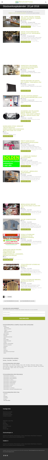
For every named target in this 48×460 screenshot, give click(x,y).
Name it (25, 366)
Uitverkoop (5, 350)
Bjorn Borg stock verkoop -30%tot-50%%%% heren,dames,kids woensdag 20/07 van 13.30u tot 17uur (13, 128)
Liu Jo (10, 364)
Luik (7, 445)
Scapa (15, 366)
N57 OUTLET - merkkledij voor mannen (29, 172)
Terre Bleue (28, 364)
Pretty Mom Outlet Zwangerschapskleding (29, 141)
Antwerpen (5, 393)
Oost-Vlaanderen (10, 435)
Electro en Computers (8, 344)
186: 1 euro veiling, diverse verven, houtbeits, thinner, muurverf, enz (31, 18)
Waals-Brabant (33, 435)
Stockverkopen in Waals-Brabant (10, 382)
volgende (10, 296)
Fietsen (5, 348)
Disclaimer (5, 427)
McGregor (35, 366)
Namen (4, 445)
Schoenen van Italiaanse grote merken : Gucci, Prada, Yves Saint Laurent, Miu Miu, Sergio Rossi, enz (30, 113)
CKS (24, 364)
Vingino (11, 367)
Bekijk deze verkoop (25, 26)
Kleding (5, 326)
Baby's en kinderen (7, 328)
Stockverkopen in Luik (8, 386)
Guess (21, 364)
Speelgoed (5, 346)
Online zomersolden (28, 219)
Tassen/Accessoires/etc (8, 336)
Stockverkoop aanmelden (7, 411)
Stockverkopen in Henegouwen (9, 383)
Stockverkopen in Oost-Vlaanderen (10, 377)
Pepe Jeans (7, 367)
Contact (4, 422)
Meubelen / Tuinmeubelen (8, 343)
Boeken (5, 347)
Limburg (22, 435)
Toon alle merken (6, 368)
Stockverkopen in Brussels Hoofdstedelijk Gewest (13, 389)
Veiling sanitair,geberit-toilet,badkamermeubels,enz (31, 96)
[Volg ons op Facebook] (4, 455)
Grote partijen (6, 339)
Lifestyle (5, 342)
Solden (5, 352)
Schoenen (5, 335)
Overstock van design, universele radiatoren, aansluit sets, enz (29, 67)
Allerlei (5, 338)
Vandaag (4, 360)
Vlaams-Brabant (28, 435)
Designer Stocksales (7, 340)
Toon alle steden (7, 400)
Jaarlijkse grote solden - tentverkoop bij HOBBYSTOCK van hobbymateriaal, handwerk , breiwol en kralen (13, 252)
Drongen (5, 399)
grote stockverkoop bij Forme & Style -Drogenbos (30, 32)
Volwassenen (6, 327)
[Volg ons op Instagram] (5, 455)
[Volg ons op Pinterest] (7, 455)
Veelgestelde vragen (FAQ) (8, 420)
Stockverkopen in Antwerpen (9, 375)
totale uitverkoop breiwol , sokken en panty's (31, 280)
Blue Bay (18, 364)
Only (4, 367)
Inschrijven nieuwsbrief (7, 415)
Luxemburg (10, 445)
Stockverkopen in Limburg (8, 379)
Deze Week (9, 360)
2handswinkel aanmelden (7, 414)
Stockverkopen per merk (11, 363)
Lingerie (5, 330)
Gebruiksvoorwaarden (7, 426)
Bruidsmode (6, 332)
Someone (14, 364)
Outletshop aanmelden (7, 413)
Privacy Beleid (5, 424)
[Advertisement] (24, 194)
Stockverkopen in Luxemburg (9, 387)
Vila (17, 367)
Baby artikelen (6, 334)
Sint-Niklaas (6, 397)
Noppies (37, 364)
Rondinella (11, 366)
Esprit (22, 366)
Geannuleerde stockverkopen (9, 351)
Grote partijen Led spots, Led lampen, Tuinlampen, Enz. (31, 81)
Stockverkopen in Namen (8, 385)
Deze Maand (15, 360)
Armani (15, 367)
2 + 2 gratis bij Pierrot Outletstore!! (29, 156)
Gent (4, 395)
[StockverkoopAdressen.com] (24, 2)
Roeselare (5, 396)
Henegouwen (39, 435)
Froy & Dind (21, 367)
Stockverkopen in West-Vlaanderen (10, 378)
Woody (41, 364)
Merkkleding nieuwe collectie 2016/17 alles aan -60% (30, 206)
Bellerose (19, 366)
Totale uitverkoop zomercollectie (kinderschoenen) (27, 236)
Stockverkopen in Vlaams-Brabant (10, 381)
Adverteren (5, 423)
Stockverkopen (13, 374)
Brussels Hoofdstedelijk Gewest (18, 445)
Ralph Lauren (30, 366)
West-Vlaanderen (17, 435)
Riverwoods (33, 364)
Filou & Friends (41, 366)
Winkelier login (5, 428)
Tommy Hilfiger (5, 364)
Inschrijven (24, 318)
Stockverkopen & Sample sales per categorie (18, 324)
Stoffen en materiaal (8, 331)
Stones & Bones (6, 366)
